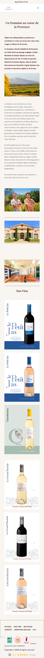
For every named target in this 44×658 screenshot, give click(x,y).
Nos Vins (17, 627)
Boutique (28, 627)
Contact (8, 630)
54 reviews (32, 655)
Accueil (8, 627)
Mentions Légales (22, 630)
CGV (34, 630)
